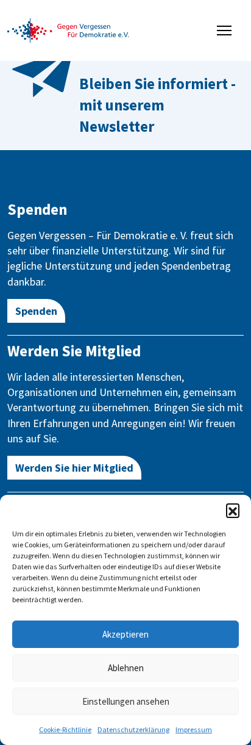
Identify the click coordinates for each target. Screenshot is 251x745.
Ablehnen (126, 668)
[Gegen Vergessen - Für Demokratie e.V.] (68, 29)
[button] (233, 510)
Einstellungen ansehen (125, 701)
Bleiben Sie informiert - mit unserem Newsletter (157, 105)
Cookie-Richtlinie (65, 729)
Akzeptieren (125, 634)
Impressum (193, 729)
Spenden (36, 311)
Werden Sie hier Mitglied (74, 468)
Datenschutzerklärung (133, 729)
